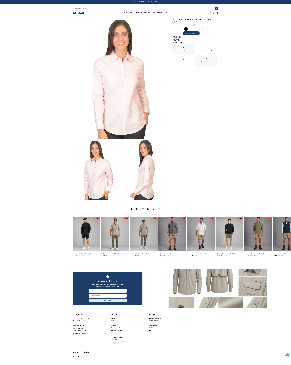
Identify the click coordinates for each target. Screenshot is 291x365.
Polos (112, 320)
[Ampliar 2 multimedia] (96, 169)
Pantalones (113, 325)
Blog (150, 330)
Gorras (112, 332)
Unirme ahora (108, 300)
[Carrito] (217, 13)
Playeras (113, 323)
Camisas (113, 318)
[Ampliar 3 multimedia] (144, 169)
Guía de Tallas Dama (116, 339)
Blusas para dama (115, 335)
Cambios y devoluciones (155, 318)
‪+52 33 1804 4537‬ (77, 320)
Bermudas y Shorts (115, 327)
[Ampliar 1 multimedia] (120, 77)
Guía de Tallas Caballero (117, 337)
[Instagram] (76, 356)
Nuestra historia (153, 325)
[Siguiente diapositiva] (216, 237)
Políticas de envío (153, 320)
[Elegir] (98, 249)
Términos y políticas (77, 363)
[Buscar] (216, 8)
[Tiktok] (79, 356)
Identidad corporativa (154, 327)
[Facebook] (74, 356)
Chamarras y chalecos (116, 330)
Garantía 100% (153, 323)
